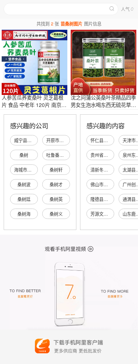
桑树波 (23, 184)
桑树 (23, 155)
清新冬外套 (101, 169)
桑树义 (56, 214)
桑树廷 (23, 199)
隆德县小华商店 (105, 199)
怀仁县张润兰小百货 (110, 140)
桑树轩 (56, 169)
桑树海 (23, 214)
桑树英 (56, 199)
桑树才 (56, 184)
